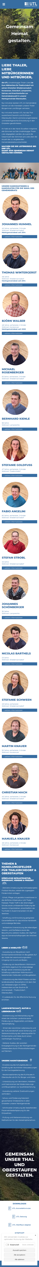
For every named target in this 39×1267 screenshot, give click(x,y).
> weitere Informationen (13, 237)
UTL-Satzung (21, 1217)
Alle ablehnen (19, 1259)
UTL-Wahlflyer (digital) (21, 1225)
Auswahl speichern (19, 1250)
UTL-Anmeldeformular (21, 1208)
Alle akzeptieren (19, 1255)
